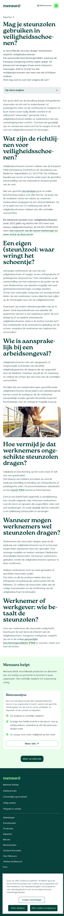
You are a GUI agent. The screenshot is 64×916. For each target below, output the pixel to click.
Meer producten (32, 758)
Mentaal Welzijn (11, 784)
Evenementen (9, 823)
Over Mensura (10, 856)
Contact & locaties (12, 850)
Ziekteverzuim (10, 790)
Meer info (30, 743)
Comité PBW (18, 489)
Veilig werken (9, 802)
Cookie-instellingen (32, 900)
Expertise (7, 17)
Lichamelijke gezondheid (15, 796)
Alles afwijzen (18, 908)
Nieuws (6, 839)
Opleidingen (9, 817)
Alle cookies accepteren (44, 908)
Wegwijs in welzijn (12, 808)
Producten (8, 828)
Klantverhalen (9, 845)
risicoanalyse (29, 191)
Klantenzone (45, 5)
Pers (5, 867)
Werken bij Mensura (12, 861)
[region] (32, 893)
